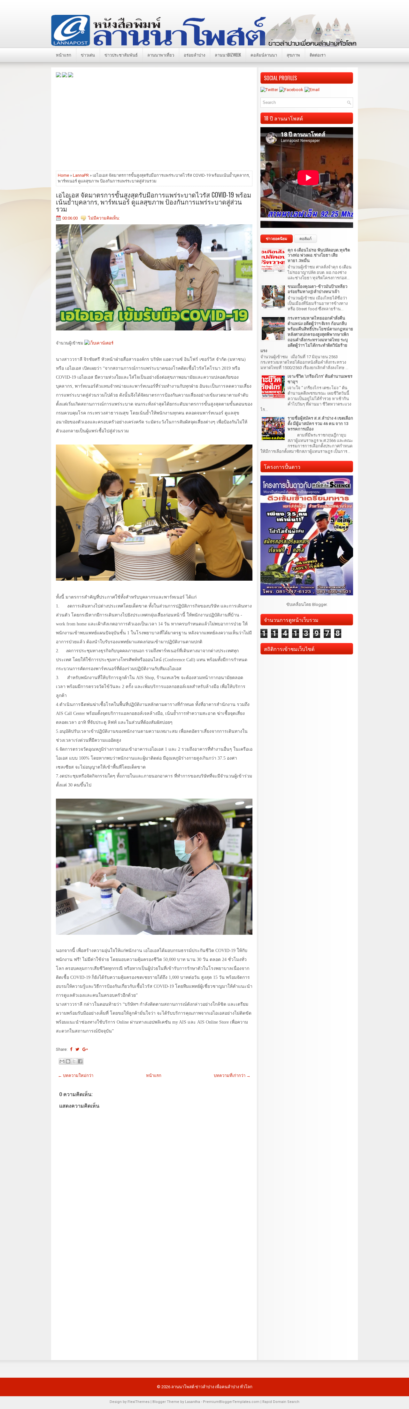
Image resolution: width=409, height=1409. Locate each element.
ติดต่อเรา (318, 54)
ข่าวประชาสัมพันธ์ (121, 54)
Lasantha (192, 1402)
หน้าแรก (63, 54)
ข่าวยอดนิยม (276, 238)
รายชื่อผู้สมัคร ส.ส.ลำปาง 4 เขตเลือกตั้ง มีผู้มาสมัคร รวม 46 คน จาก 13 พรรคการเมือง (320, 423)
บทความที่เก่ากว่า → (232, 1075)
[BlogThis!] (68, 1061)
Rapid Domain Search (280, 1402)
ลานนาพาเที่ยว (160, 54)
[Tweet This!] (77, 1049)
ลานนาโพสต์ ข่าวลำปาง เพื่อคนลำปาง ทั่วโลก (211, 1386)
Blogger (319, 604)
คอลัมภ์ (305, 238)
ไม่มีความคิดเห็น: (104, 218)
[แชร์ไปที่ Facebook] (80, 1061)
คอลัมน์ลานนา (264, 54)
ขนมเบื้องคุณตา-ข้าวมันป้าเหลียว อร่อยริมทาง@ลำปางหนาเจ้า (317, 289)
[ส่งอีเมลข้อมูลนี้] (62, 1061)
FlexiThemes (138, 1402)
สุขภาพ (293, 54)
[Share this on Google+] (85, 1049)
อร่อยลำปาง (194, 54)
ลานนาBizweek (228, 54)
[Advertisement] (154, 123)
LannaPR (81, 175)
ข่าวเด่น (88, 54)
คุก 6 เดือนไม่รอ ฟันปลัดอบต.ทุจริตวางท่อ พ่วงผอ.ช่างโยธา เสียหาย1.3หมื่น (319, 255)
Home (63, 175)
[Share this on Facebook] (71, 1049)
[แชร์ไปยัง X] (74, 1061)
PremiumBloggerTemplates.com (231, 1402)
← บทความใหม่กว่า (75, 1075)
